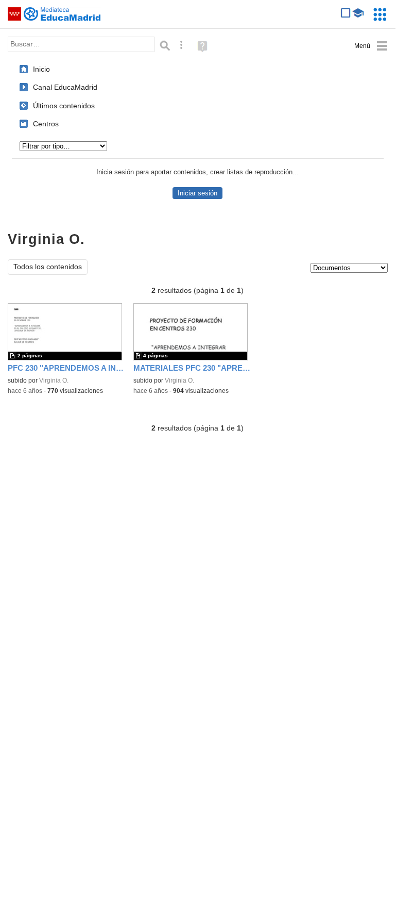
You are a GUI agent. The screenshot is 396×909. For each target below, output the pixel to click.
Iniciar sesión (197, 193)
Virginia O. (53, 380)
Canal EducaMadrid (65, 87)
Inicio (41, 69)
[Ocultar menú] (371, 46)
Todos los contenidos (47, 267)
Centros (46, 124)
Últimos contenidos (64, 106)
